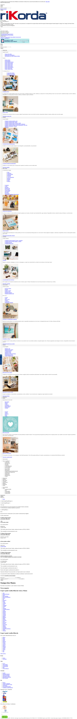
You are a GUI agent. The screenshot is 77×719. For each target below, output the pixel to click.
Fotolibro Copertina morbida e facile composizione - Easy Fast (16, 125)
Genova (4, 644)
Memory (8, 181)
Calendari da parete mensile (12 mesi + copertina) (14, 240)
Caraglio (4, 603)
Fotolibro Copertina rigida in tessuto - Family (13, 123)
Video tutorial (7, 37)
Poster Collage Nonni (9, 66)
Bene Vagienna (5, 596)
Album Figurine (10, 174)
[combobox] (5, 8)
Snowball (6, 187)
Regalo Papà (7, 406)
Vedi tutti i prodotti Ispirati (7, 457)
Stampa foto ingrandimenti (9, 55)
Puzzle (8, 180)
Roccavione (5, 624)
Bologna (4, 641)
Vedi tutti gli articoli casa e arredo (9, 343)
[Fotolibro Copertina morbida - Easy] (10, 162)
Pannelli (6, 289)
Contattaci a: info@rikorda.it (8, 687)
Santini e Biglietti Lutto (9, 355)
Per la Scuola (7, 189)
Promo (4, 658)
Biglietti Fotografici (8, 350)
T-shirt (6, 186)
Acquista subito (3, 527)
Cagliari (4, 647)
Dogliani (4, 611)
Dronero (4, 612)
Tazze (8, 172)
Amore (6, 412)
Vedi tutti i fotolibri (6, 167)
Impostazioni (2, 495)
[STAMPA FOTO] (10, 90)
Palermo (4, 646)
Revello (4, 623)
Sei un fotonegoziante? (7, 686)
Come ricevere (18, 37)
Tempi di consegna (6, 675)
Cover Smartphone (10, 177)
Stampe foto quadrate (11, 73)
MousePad (9, 175)
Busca (4, 601)
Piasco (4, 621)
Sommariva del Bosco (7, 628)
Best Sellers (7, 401)
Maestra (6, 402)
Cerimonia (7, 404)
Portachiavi (9, 173)
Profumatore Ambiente (9, 302)
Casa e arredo (5, 284)
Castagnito (4, 605)
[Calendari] (10, 259)
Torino (4, 639)
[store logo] (23, 19)
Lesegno (4, 615)
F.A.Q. (3, 37)
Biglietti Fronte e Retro (9, 349)
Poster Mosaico (7, 60)
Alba (3, 593)
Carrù (4, 604)
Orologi (6, 300)
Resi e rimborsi (5, 678)
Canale (4, 602)
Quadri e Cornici (8, 290)
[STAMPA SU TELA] (10, 337)
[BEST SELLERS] (10, 431)
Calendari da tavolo (8, 242)
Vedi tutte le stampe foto (7, 116)
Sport (6, 414)
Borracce (8, 178)
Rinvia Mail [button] (47, 1)
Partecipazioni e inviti (9, 354)
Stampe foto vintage (10, 72)
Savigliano (4, 627)
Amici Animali (7, 190)
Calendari (4, 236)
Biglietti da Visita (8, 352)
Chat (1, 37)
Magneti (8, 179)
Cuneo (4, 610)
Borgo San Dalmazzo (6, 597)
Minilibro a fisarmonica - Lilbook (11, 126)
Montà (4, 618)
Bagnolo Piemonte (6, 594)
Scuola (6, 403)
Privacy (4, 682)
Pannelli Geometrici (8, 292)
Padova (4, 645)
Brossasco (4, 600)
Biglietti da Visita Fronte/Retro (10, 353)
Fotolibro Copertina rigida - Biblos (11, 122)
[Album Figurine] (10, 229)
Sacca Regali (7, 191)
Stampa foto (5, 50)
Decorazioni (7, 193)
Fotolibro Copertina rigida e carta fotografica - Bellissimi (15, 124)
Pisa (3, 650)
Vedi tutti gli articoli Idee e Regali (9, 235)
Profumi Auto (7, 188)
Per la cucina (7, 299)
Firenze (4, 642)
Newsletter (5, 659)
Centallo (4, 606)
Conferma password (4, 578)
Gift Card (9, 176)
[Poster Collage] (10, 111)
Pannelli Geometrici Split (9, 293)
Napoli (4, 648)
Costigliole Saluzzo (6, 609)
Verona (4, 649)
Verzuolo (4, 630)
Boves (4, 598)
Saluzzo (4, 625)
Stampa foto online (8, 54)
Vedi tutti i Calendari (6, 283)
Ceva (4, 607)
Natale (6, 415)
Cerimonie (7, 185)
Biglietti (4, 344)
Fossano (4, 613)
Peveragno (4, 620)
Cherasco (4, 608)
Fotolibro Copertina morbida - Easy (11, 121)
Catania (4, 643)
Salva (2, 580)
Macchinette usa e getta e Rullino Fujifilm (12, 56)
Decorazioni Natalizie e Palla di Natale (12, 194)
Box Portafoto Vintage (11, 74)
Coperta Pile (7, 301)
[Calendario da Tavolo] (10, 278)
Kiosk (4, 499)
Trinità (4, 629)
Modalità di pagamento (7, 677)
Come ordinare (13, 37)
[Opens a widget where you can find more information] (5, 717)
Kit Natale (7, 192)
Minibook (6, 127)
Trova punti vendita (6, 676)
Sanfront (4, 626)
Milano (4, 637)
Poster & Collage (8, 288)
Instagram (6, 413)
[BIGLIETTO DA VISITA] (10, 371)
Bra (3, 599)
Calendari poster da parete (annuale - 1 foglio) (13, 241)
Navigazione (5, 685)
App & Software (6, 668)
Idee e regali (5, 168)
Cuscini (6, 297)
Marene (4, 616)
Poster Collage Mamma (9, 67)
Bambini (6, 411)
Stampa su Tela (7, 291)
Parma (4, 640)
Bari (3, 651)
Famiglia (6, 407)
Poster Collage (7, 59)
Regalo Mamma (8, 405)
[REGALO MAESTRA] (10, 452)
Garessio (4, 614)
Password (2, 577)
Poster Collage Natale (9, 69)
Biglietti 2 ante (7, 348)
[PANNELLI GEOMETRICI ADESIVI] (10, 318)
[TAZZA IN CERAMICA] (10, 210)
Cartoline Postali (8, 351)
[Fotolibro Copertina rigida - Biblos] (10, 142)
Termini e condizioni (6, 683)
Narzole (4, 619)
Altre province (3, 653)
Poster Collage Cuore (9, 65)
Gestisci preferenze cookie (7, 684)
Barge (4, 595)
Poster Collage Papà (8, 68)
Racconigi (4, 622)
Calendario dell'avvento (9, 243)
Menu (1, 43)
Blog (3, 667)
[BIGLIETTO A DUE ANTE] (10, 391)
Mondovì (4, 617)
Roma (4, 638)
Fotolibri (4, 117)
